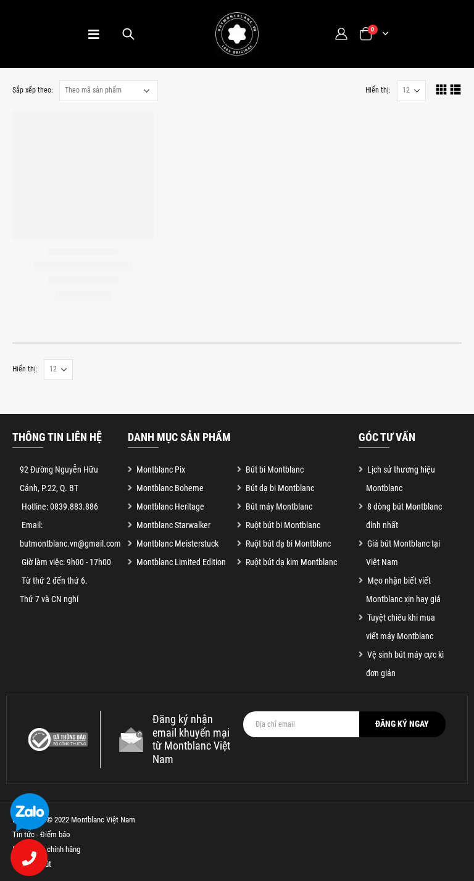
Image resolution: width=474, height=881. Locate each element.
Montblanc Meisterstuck (177, 543)
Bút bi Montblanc (275, 469)
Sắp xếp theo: (32, 90)
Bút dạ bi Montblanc (280, 488)
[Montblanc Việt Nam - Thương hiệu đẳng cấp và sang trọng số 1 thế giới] (237, 34)
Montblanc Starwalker (173, 525)
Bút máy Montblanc (279, 506)
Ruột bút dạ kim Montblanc (291, 562)
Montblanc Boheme (170, 488)
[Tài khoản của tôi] (340, 33)
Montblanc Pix (160, 469)
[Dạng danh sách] (456, 89)
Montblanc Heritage (170, 506)
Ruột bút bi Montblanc (283, 525)
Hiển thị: (378, 90)
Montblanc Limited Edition (181, 562)
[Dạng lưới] (441, 89)
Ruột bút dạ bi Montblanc (288, 543)
